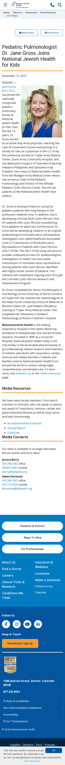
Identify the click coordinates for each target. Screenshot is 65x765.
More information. (32, 761)
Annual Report (16, 428)
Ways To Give (32, 537)
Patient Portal (43, 586)
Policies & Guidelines (16, 701)
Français (49, 745)
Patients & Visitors (32, 526)
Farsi (39, 745)
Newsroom (31, 12)
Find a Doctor (12, 569)
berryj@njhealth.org (14, 472)
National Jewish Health (23, 729)
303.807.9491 (10, 468)
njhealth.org (23, 373)
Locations (42, 573)
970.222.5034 (10, 484)
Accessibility (10, 714)
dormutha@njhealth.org (17, 488)
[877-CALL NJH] (52, 4)
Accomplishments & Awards (24, 423)
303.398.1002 (10, 480)
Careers (7, 575)
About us (17, 12)
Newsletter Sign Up (20, 643)
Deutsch (28, 745)
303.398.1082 (10, 464)
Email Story (27, 32)
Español (15, 745)
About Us (9, 562)
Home (6, 12)
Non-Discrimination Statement (22, 708)
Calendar (40, 592)
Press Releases (48, 12)
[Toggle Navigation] (5, 4)
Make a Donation (47, 580)
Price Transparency (15, 721)
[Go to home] (28, 4)
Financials (13, 433)
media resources (50, 373)
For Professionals (32, 549)
